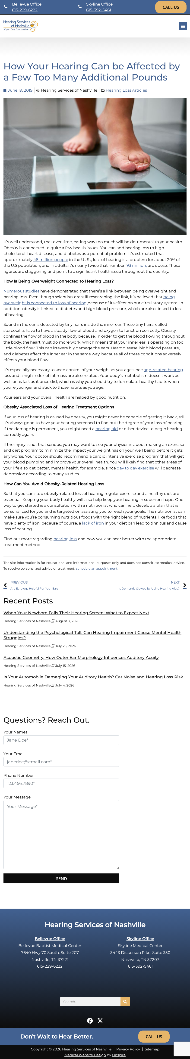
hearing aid (106, 428)
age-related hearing (163, 369)
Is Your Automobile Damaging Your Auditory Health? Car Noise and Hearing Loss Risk (93, 677)
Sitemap (152, 1049)
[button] (183, 26)
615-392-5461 (98, 10)
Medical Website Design (85, 1055)
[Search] (125, 1001)
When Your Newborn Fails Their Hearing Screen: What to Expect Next (76, 612)
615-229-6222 (25, 10)
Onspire (119, 1055)
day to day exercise (135, 468)
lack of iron (93, 523)
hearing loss (65, 539)
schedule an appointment (96, 568)
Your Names (15, 732)
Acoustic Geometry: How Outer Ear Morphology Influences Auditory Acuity (81, 657)
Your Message (17, 797)
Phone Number (18, 775)
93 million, (137, 265)
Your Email (14, 754)
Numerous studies (21, 291)
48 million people (50, 259)
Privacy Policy (128, 1049)
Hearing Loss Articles (126, 90)
